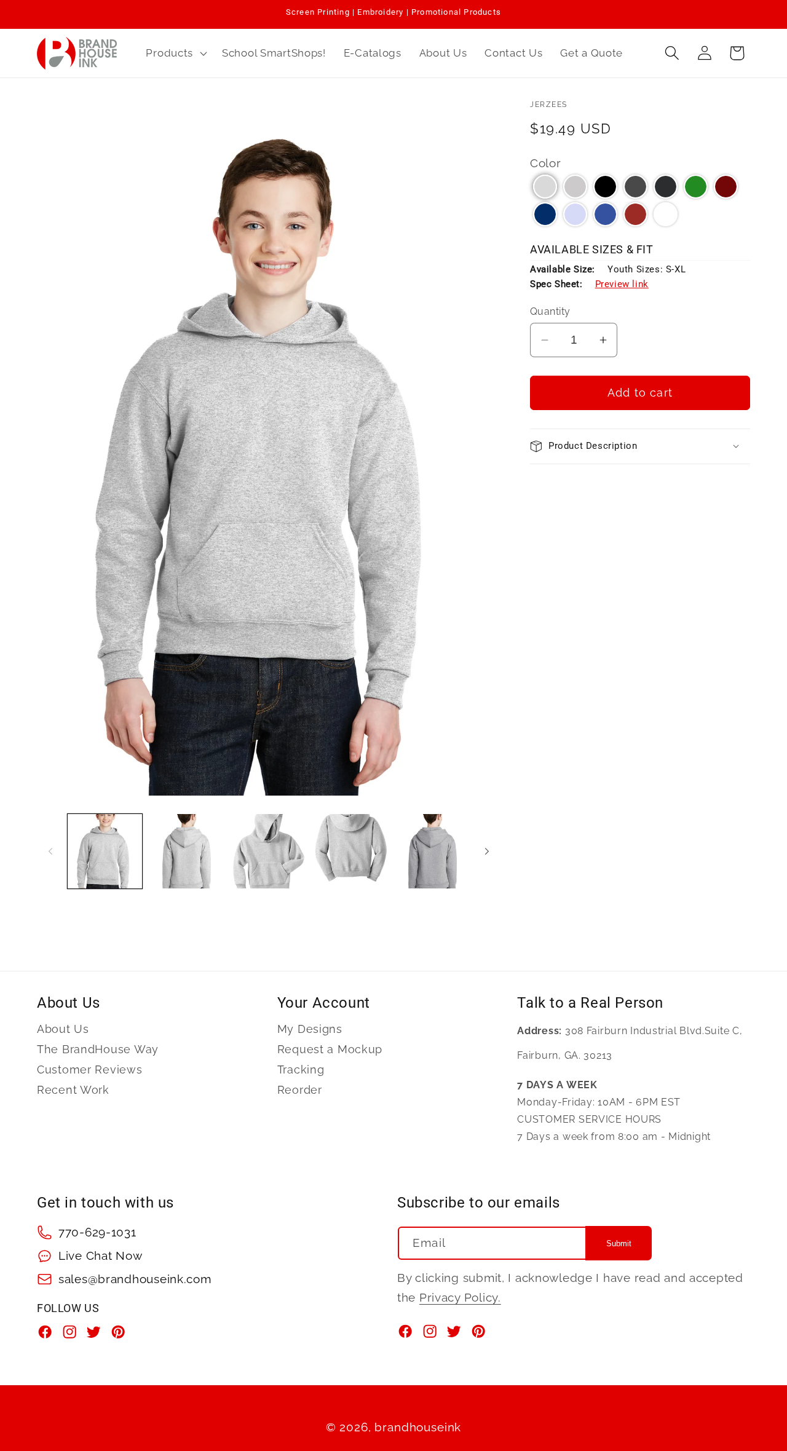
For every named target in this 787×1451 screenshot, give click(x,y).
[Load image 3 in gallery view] (268, 851)
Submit (618, 1243)
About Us (63, 1029)
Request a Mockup (330, 1049)
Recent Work (73, 1089)
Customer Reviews (90, 1069)
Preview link (622, 284)
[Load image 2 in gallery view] (186, 851)
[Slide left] (50, 850)
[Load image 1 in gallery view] (105, 851)
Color (545, 163)
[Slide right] (486, 850)
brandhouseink (417, 1427)
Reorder (299, 1089)
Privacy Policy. (460, 1297)
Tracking (301, 1069)
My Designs (309, 1029)
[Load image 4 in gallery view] (351, 851)
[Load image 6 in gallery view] (432, 851)
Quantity (550, 311)
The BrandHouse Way (98, 1049)
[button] (175, 53)
